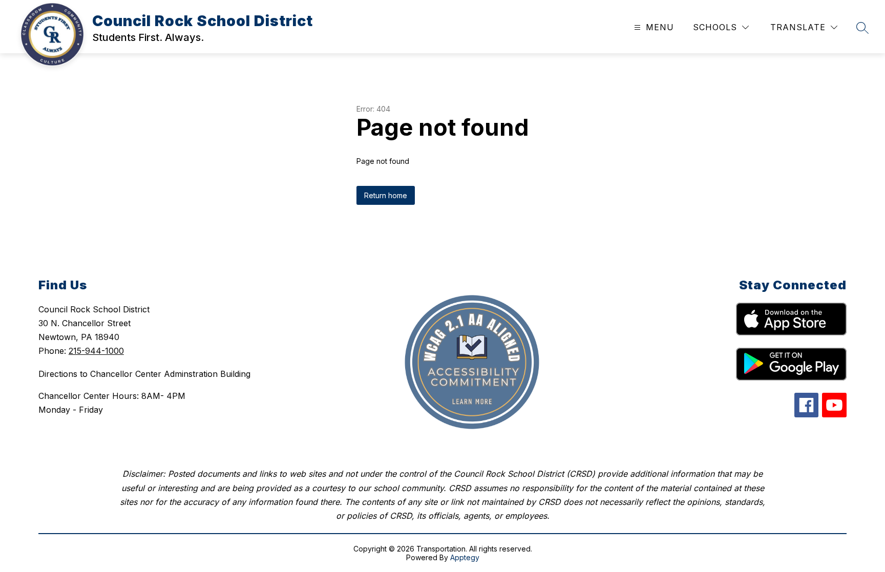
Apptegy (464, 557)
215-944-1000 (96, 351)
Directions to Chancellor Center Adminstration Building (144, 374)
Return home (385, 195)
